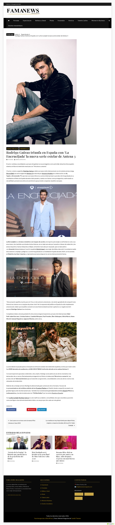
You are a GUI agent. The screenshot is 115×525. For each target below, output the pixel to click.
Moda (52, 20)
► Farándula (43, 488)
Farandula (61, 20)
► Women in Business (46, 500)
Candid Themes (76, 518)
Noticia (71, 20)
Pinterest (32, 409)
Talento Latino (83, 20)
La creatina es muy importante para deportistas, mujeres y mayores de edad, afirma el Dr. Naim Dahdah (60, 423)
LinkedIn (42, 409)
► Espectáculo (44, 485)
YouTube (78, 498)
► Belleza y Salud (45, 491)
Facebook (11, 409)
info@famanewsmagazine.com (84, 487)
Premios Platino (41, 388)
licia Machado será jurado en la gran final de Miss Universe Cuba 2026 (40, 455)
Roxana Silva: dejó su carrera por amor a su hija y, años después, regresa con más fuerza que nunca (65, 456)
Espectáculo (27, 20)
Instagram (89, 494)
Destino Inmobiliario (15, 25)
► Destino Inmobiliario (46, 503)
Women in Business (98, 20)
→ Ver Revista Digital (13, 495)
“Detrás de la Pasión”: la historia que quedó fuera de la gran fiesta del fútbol (17, 455)
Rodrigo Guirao (28, 171)
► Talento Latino (44, 497)
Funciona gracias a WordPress (43, 518)
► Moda (42, 494)
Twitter (22, 409)
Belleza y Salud (40, 20)
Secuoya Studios (47, 173)
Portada (16, 20)
